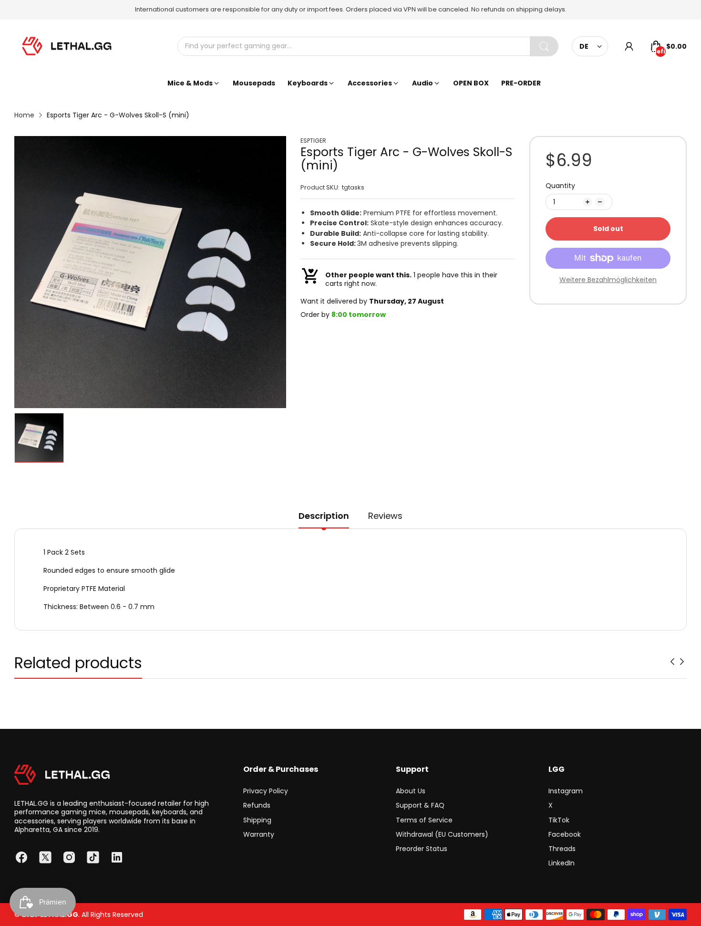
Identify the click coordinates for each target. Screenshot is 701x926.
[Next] (672, 661)
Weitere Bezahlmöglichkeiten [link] (608, 279)
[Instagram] (69, 857)
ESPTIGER (313, 141)
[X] (45, 857)
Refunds (256, 805)
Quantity (560, 185)
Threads (562, 848)
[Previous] (682, 661)
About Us (410, 791)
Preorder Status (421, 848)
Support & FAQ (420, 805)
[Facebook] (21, 857)
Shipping (257, 820)
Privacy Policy (265, 791)
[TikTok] (93, 857)
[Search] (544, 46)
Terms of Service (424, 820)
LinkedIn (561, 863)
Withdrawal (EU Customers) (442, 834)
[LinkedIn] (117, 857)
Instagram (565, 791)
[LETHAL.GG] (66, 46)
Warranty (258, 834)
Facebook (564, 834)
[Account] (629, 46)
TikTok (558, 820)
